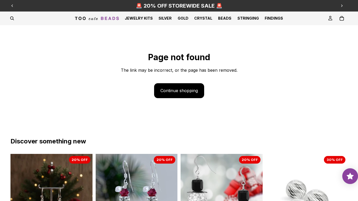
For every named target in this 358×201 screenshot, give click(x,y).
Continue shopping (179, 90)
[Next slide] (342, 6)
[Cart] (342, 18)
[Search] (12, 18)
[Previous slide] (12, 6)
